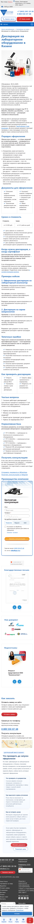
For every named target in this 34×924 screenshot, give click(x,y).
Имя (6, 507)
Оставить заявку (9, 714)
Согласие (15, 532)
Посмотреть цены (20, 849)
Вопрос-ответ (4, 897)
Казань (10, 2)
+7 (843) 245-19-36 (25, 11)
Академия (4, 921)
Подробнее (19, 910)
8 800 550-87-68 (24, 14)
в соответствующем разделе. (15, 271)
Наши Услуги (4, 881)
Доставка (2, 892)
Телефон (8, 513)
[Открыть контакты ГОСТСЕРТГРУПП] (17, 744)
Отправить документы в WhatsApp (14, 472)
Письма (10, 921)
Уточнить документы (19, 845)
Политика (9, 532)
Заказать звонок (9, 19)
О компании (3, 890)
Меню (5, 24)
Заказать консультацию (17, 539)
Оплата (2, 894)
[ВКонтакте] (19, 898)
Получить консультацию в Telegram (14, 475)
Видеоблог (3, 886)
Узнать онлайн (26, 19)
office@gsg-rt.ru (15, 550)
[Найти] (14, 903)
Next (19, 607)
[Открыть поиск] (32, 24)
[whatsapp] (25, 898)
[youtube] (28, 898)
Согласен (17, 913)
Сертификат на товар (6, 883)
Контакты (3, 899)
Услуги (23, 921)
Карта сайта (21, 903)
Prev (14, 607)
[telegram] (22, 898)
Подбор (17, 921)
